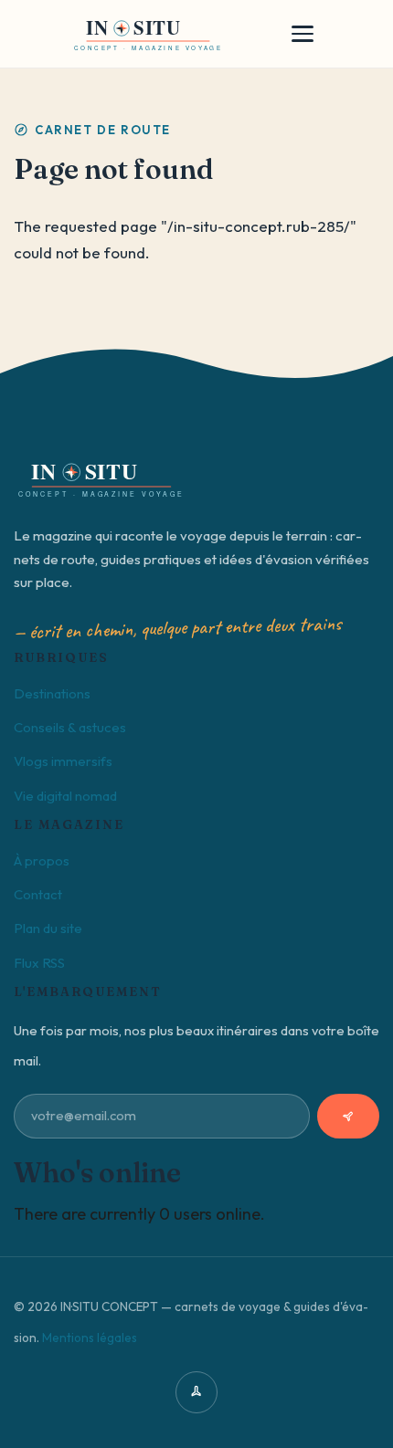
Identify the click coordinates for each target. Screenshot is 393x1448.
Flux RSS (39, 962)
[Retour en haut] (196, 1392)
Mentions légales (89, 1337)
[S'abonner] (348, 1116)
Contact (38, 894)
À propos (41, 860)
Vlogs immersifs (63, 761)
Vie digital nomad (65, 795)
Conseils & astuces (70, 727)
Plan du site (48, 928)
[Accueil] (148, 34)
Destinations (52, 693)
